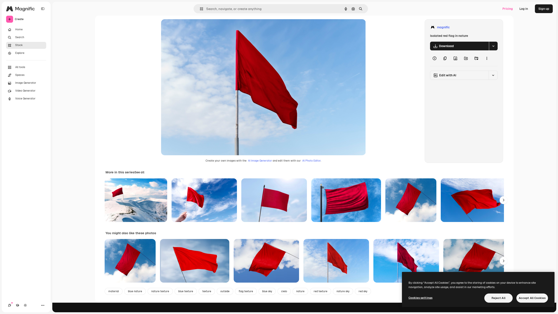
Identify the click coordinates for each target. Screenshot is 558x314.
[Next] (503, 200)
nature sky (343, 291)
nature (300, 291)
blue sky (267, 291)
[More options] (486, 58)
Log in (523, 9)
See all (139, 172)
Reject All (498, 298)
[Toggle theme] (25, 305)
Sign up (543, 9)
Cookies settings (420, 298)
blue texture (185, 291)
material (113, 291)
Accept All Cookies (532, 298)
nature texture (160, 291)
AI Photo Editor (311, 160)
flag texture (246, 291)
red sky (363, 291)
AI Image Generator (260, 160)
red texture (320, 291)
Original (189, 27)
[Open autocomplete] (200, 8)
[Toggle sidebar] (42, 8)
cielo (284, 291)
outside (225, 291)
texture (206, 291)
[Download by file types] (493, 46)
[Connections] (9, 305)
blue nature (135, 291)
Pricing (507, 9)
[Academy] (17, 305)
